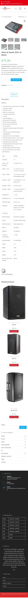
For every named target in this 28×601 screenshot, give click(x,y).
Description (14, 94)
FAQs (2, 459)
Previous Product (7, 16)
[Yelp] (14, 569)
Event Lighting (5, 444)
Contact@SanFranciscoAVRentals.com (16, 489)
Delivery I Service (6, 456)
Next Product (21, 16)
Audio (8, 85)
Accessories (4, 453)
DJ (11, 322)
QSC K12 (14, 358)
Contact (3, 462)
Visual (3, 439)
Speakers (14, 322)
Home (4, 577)
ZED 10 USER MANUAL (7, 274)
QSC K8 (14, 324)
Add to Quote (16, 79)
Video (3, 442)
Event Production (6, 447)
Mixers (11, 85)
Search (3, 424)
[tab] (14, 95)
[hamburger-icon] (16, 9)
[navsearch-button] (24, 8)
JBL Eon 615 (14, 410)
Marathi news (18, 595)
